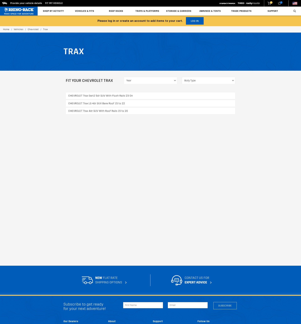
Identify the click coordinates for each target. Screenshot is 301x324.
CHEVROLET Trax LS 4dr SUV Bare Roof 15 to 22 (96, 103)
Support (273, 11)
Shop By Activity (53, 11)
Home (6, 29)
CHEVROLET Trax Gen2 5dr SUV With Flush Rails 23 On (100, 95)
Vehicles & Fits (84, 11)
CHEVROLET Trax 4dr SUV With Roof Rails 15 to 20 (98, 110)
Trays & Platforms (147, 11)
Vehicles (18, 29)
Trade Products (241, 11)
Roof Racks (116, 11)
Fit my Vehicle (54, 3)
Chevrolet (33, 29)
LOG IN (195, 20)
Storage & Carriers (178, 11)
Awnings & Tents (210, 11)
